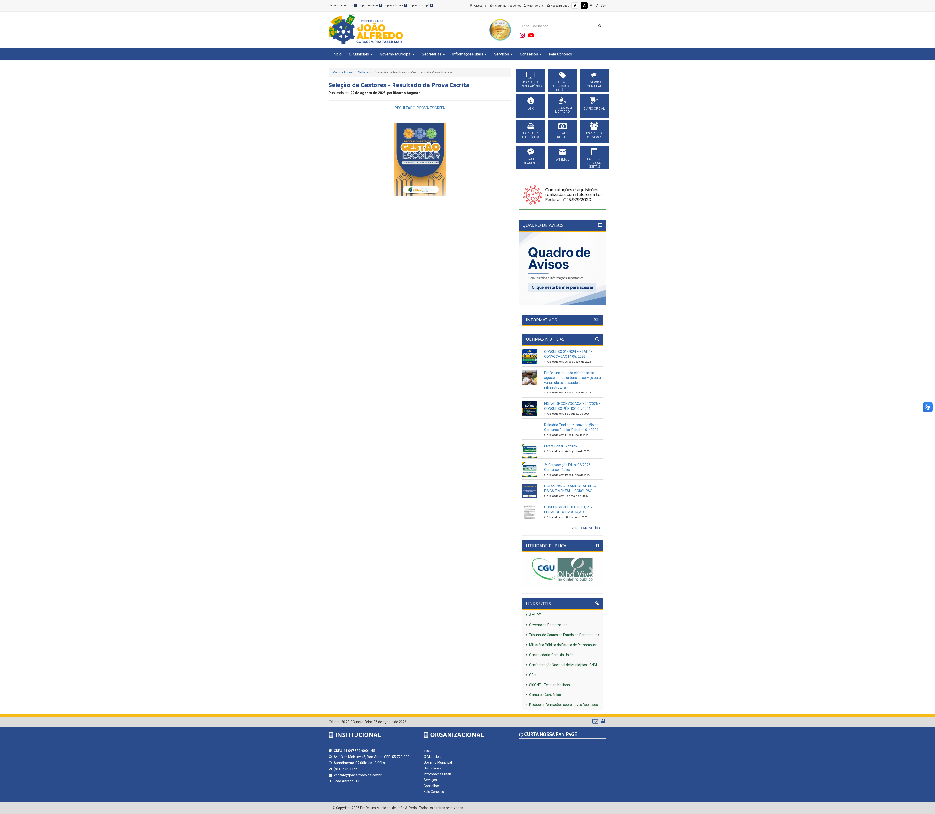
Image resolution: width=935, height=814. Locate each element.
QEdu (532, 675)
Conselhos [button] (529, 54)
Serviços (430, 780)
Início (337, 54)
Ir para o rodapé (421, 5)
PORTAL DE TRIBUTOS (562, 135)
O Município (432, 757)
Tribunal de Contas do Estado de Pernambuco (563, 635)
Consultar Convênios (544, 695)
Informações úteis (438, 774)
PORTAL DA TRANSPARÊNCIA (530, 84)
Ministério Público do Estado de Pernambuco (563, 645)
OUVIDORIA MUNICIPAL (594, 84)
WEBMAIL (562, 159)
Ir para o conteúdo (343, 5)
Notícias (364, 72)
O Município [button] (359, 54)
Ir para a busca (395, 5)
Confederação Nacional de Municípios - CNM (562, 665)
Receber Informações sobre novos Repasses (563, 705)
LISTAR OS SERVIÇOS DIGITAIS (594, 162)
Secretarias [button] (431, 54)
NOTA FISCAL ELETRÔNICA (531, 135)
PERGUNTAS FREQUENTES (531, 161)
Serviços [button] (501, 54)
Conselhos (432, 786)
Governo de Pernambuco (547, 625)
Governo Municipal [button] (395, 54)
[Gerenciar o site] (603, 722)
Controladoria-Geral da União (550, 655)
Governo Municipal (438, 762)
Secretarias (432, 768)
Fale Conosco (560, 54)
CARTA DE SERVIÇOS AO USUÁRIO (562, 86)
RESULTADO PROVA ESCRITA (420, 108)
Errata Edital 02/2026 (560, 446)
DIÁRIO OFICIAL (594, 108)
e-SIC (531, 108)
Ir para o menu (370, 5)
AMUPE (534, 615)
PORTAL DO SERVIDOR (594, 135)
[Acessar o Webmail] (595, 722)
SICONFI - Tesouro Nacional (549, 685)
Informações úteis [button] (467, 54)
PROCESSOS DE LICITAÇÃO (562, 109)
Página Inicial (343, 72)
